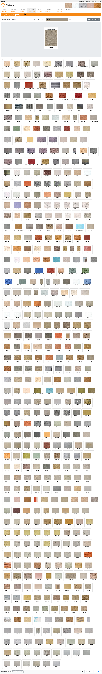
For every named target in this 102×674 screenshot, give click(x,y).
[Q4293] (47, 477)
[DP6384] (47, 303)
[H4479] (90, 106)
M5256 (89, 568)
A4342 (27, 66)
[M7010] (27, 652)
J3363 (7, 492)
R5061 (58, 306)
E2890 (47, 546)
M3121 (77, 328)
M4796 (59, 230)
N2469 (28, 241)
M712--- (78, 492)
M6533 (87, 132)
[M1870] (27, 128)
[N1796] (57, 172)
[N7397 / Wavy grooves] (67, 205)
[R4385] (16, 325)
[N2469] (28, 237)
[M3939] (97, 5)
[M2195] (26, 390)
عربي (99, 1)
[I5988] (63, 139)
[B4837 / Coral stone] (47, 325)
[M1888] (67, 532)
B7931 (8, 154)
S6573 (87, 241)
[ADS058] (54, 292)
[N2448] (38, 630)
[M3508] (17, 390)
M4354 (88, 219)
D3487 (88, 492)
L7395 (85, 208)
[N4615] (77, 379)
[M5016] (36, 259)
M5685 (37, 306)
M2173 (47, 448)
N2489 (7, 634)
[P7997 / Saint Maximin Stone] (41, 139)
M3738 (80, 77)
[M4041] (67, 456)
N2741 (27, 568)
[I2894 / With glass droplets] (27, 543)
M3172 (66, 284)
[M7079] (66, 597)
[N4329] (17, 85)
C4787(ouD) (48, 77)
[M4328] (38, 215)
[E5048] (38, 357)
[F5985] (57, 248)
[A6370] (7, 314)
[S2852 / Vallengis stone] (26, 456)
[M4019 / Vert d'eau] (36, 456)
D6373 (17, 197)
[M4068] (28, 641)
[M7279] (94, 499)
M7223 (85, 295)
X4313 (27, 481)
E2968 (47, 524)
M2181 (7, 252)
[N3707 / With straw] (54, 608)
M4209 (57, 448)
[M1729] (16, 510)
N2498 (18, 634)
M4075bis (68, 241)
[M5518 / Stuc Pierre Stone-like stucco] (66, 543)
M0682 (57, 601)
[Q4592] (57, 379)
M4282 (50, 110)
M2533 (57, 655)
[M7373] (57, 183)
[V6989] (68, 215)
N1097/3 (81, 644)
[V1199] (64, 608)
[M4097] (57, 456)
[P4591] (27, 434)
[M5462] (36, 292)
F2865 (57, 557)
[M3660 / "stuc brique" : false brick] (47, 434)
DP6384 (47, 306)
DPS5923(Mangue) (49, 99)
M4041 (67, 459)
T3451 (28, 121)
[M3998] (8, 106)
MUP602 (7, 274)
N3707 (55, 612)
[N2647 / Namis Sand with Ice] (92, 95)
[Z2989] (17, 183)
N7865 (7, 175)
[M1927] (77, 423)
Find (35, 19)
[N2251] (65, 150)
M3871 (45, 121)
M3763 (7, 143)
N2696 (57, 437)
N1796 (57, 175)
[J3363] (7, 488)
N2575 (89, 623)
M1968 (38, 252)
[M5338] (27, 215)
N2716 (17, 241)
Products (12, 10)
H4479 (90, 110)
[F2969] (58, 521)
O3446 (84, 503)
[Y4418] (46, 466)
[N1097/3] (81, 641)
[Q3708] (56, 281)
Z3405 (87, 437)
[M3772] (46, 488)
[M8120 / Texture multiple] (37, 532)
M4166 (17, 437)
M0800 (17, 612)
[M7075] (17, 663)
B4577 (67, 437)
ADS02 (78, 197)
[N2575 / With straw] (88, 619)
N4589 (37, 437)
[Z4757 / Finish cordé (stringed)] (75, 161)
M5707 (38, 568)
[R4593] (87, 379)
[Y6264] (7, 325)
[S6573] (87, 237)
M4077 (27, 492)
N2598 (7, 623)
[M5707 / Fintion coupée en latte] (37, 565)
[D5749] (28, 368)
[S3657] (26, 259)
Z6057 (77, 186)
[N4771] (78, 401)
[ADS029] (27, 314)
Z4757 (75, 164)
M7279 (94, 503)
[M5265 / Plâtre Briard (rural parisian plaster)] (87, 543)
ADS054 (7, 208)
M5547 (27, 175)
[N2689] (57, 586)
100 (13, 671)
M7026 (27, 590)
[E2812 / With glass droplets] (48, 565)
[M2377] (75, 510)
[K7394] (7, 215)
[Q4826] (8, 161)
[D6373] (16, 194)
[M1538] (85, 597)
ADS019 (48, 317)
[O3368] (37, 510)
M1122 (48, 590)
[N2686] (67, 586)
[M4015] (67, 379)
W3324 (37, 470)
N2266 (7, 383)
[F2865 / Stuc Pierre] (57, 554)
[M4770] (87, 401)
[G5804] (86, 335)
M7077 (71, 394)
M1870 (27, 132)
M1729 (17, 514)
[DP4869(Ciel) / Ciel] (80, 226)
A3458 (27, 350)
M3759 (67, 132)
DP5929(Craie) (94, 121)
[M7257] (39, 641)
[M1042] (58, 576)
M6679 (68, 492)
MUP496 (58, 350)
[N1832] (56, 259)
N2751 (71, 579)
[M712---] (77, 488)
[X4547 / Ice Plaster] (27, 401)
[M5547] (27, 172)
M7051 (78, 252)
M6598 (17, 77)
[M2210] (66, 259)
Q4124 (47, 186)
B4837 (47, 328)
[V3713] (57, 477)
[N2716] (17, 237)
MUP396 (59, 361)
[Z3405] (86, 434)
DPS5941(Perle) (58, 66)
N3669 (37, 601)
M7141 (7, 437)
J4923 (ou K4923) (38, 394)
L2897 (86, 535)
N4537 (89, 448)
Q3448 (77, 175)
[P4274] (44, 499)
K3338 (17, 492)
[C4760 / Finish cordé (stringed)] (7, 412)
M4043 (94, 66)
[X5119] (33, 281)
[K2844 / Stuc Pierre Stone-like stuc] (17, 565)
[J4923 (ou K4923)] (37, 390)
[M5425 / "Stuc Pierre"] (46, 663)
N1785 (49, 394)
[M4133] (93, 576)
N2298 (77, 481)
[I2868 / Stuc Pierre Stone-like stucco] (27, 554)
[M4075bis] (68, 237)
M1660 (67, 175)
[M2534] (16, 597)
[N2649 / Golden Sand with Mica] (27, 597)
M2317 (88, 197)
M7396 (76, 208)
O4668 (7, 426)
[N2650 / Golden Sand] (67, 194)
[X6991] (17, 172)
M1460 (17, 590)
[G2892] (37, 543)
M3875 (87, 655)
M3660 (47, 437)
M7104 (37, 99)
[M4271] (68, 401)
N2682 (38, 590)
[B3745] (37, 477)
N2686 (67, 590)
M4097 (57, 459)
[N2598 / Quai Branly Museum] (7, 619)
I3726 (87, 481)
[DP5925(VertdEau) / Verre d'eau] (22, 281)
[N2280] (89, 630)
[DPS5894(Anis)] (85, 270)
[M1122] (48, 586)
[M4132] (61, 270)
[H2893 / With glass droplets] (37, 74)
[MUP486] (83, 117)
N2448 (37, 634)
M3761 (7, 470)
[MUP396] (59, 357)
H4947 (7, 361)
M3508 (17, 394)
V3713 (57, 481)
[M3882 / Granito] (60, 641)
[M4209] (57, 445)
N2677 (6, 601)
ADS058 (54, 295)
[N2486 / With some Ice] (17, 292)
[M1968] (37, 248)
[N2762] (54, 499)
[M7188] (65, 161)
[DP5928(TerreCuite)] (29, 85)
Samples (31, 10)
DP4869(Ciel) (80, 230)
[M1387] (80, 619)
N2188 (17, 274)
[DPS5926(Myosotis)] (8, 281)
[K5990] (66, 325)
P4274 (44, 503)
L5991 (39, 110)
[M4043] (94, 63)
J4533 (17, 350)
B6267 (17, 263)
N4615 (77, 383)
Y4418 (46, 470)
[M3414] (85, 510)
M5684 (38, 241)
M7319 (48, 623)
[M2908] (58, 237)
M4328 (38, 219)
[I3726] (87, 477)
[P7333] (46, 510)
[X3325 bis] (27, 412)
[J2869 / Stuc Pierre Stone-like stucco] (17, 554)
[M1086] (87, 423)
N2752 (17, 579)
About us (48, 10)
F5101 (87, 350)
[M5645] (91, 390)
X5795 (80, 361)
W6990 (78, 219)
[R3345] (77, 237)
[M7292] (47, 456)
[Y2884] (76, 543)
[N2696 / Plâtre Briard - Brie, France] (56, 434)
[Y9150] (55, 85)
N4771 (78, 404)
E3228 (67, 415)
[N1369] (60, 390)
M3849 (37, 666)
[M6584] (7, 63)
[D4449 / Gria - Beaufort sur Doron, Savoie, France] (26, 466)
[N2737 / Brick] (88, 554)
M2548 (17, 503)
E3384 (87, 328)
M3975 (85, 263)
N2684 (68, 339)
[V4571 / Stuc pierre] (76, 434)
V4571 (76, 437)
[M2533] (56, 652)
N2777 (74, 121)
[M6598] (17, 74)
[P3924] (17, 466)
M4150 (69, 623)
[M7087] (27, 521)
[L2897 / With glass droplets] (86, 532)
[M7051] (78, 248)
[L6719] (48, 281)
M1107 (47, 415)
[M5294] (58, 565)
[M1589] (79, 303)
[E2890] (47, 543)
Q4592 (58, 383)
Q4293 (47, 481)
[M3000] (27, 194)
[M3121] (77, 325)
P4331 (86, 470)
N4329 (17, 88)
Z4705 (65, 252)
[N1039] (17, 652)
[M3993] (37, 172)
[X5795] (80, 357)
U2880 (47, 535)
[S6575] (27, 183)
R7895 (19, 110)
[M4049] (27, 270)
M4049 (27, 274)
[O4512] (69, 226)
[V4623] (57, 325)
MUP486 (83, 121)
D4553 (37, 121)
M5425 (47, 666)
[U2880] (47, 532)
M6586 (70, 110)
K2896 (7, 394)
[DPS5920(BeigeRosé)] (81, 63)
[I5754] (38, 368)
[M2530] (74, 292)
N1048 (7, 655)
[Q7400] (87, 85)
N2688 (27, 99)
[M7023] (87, 248)
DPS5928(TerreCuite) (62, 99)
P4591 (27, 437)
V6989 (68, 219)
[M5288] (69, 74)
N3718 (7, 514)
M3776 (64, 503)
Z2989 (17, 186)
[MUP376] (18, 368)
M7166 (79, 524)
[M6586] (70, 106)
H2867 (38, 557)
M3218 (36, 66)
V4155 (67, 481)
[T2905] (17, 532)
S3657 (27, 263)
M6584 (7, 66)
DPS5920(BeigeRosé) (82, 66)
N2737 (88, 557)
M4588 (80, 110)
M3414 (85, 514)
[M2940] (36, 488)
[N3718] (7, 510)
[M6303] (7, 401)
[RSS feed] (24, 14)
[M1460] (17, 586)
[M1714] (90, 226)
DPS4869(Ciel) (87, 284)
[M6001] (75, 597)
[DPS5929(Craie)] (18, 139)
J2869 (18, 557)
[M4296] (27, 445)
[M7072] (26, 510)
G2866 (47, 557)
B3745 (37, 481)
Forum (39, 10)
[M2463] (90, 357)
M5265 (87, 546)
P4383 (47, 197)
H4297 (67, 426)
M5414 (46, 634)
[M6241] (66, 466)
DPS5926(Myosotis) (9, 284)
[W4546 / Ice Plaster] (7, 292)
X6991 (17, 175)
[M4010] (7, 183)
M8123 (27, 535)
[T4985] (58, 215)
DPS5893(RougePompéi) (78, 99)
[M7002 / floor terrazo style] (47, 423)
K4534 (46, 132)
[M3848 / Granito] (67, 630)
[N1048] (7, 652)
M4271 (68, 404)
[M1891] (26, 608)
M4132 (61, 274)
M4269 (78, 448)
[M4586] (49, 226)
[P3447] (74, 499)
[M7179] (78, 586)
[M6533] (86, 128)
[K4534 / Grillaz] (46, 128)
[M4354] (87, 215)
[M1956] (17, 423)
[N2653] (8, 117)
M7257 (39, 644)
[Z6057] (77, 183)
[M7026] (27, 586)
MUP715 (76, 263)
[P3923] (38, 379)
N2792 (78, 568)
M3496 (57, 492)
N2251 (65, 154)
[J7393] (83, 150)
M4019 (37, 459)
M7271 (17, 404)
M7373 (57, 186)
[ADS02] (78, 194)
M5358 (37, 328)
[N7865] (7, 172)
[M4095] (47, 652)
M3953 (37, 655)
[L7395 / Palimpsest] (85, 205)
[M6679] (67, 488)
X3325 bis (27, 415)
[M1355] (68, 368)
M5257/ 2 (76, 415)
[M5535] (66, 117)
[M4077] (27, 488)
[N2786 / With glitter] (7, 576)
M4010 (7, 186)
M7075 (17, 666)
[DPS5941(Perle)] (58, 63)
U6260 (27, 328)
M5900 (48, 372)
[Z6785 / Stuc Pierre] (18, 117)
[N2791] (47, 63)
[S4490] (43, 150)
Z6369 (87, 175)
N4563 (28, 252)
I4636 (7, 77)
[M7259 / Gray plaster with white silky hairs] (7, 641)
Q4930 (81, 394)
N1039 (17, 655)
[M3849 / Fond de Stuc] (36, 663)
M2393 (64, 295)
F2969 (58, 524)
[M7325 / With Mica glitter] (27, 619)
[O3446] (68, 5)
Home (4, 10)
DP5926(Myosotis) (39, 274)
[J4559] (87, 183)
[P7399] (47, 205)
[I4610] (7, 259)
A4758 (58, 372)
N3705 (47, 601)
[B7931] (8, 150)
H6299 (88, 317)
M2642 (74, 612)
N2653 (8, 121)
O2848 (67, 557)
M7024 (69, 524)
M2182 (17, 644)
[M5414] (46, 630)
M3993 (37, 175)
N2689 (58, 590)
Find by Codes (6, 19)
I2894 (27, 546)
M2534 (16, 601)
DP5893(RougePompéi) (31, 164)
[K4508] (90, 74)
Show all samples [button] (93, 19)
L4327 (7, 481)
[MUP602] (7, 270)
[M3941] (57, 401)
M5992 (18, 339)
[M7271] (17, 401)
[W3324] (36, 466)
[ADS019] (48, 314)
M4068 (28, 644)
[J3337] (17, 521)
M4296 (27, 448)
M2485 (18, 623)
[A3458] (27, 346)
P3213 (37, 524)
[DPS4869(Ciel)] (87, 281)
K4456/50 (48, 219)
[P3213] (37, 521)
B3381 (17, 66)
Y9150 (55, 88)
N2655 (27, 306)
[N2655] (27, 303)
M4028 (73, 143)
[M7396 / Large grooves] (76, 205)
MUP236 (56, 164)
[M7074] (59, 619)
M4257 (7, 666)
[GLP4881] (48, 335)
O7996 (53, 143)
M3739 (47, 175)
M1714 (90, 230)
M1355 (68, 372)
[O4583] (17, 445)
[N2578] (48, 576)
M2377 (75, 514)
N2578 (48, 579)
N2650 (68, 197)
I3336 (55, 514)
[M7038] (56, 663)
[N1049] (16, 456)
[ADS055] (7, 303)
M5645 (92, 394)
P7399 (47, 208)
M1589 (79, 306)
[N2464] (29, 630)
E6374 (68, 306)
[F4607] (16, 95)
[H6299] (88, 314)
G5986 (38, 339)
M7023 (87, 252)
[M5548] (91, 641)
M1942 (28, 383)
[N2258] (56, 630)
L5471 (77, 350)
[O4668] (7, 423)
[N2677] (7, 597)
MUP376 (18, 372)
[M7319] (48, 619)
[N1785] (49, 390)
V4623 (57, 328)
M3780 (65, 514)
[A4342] (27, 63)
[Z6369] (75, 5)
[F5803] (68, 346)
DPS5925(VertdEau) (73, 274)
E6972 (7, 230)
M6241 (66, 470)
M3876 (77, 655)
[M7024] (69, 521)
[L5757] (77, 128)
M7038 (56, 666)
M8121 (57, 535)
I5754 (38, 372)
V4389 (48, 350)
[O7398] (57, 205)
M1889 (57, 197)
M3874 (88, 372)
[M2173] (47, 445)
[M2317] (88, 194)
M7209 (50, 644)
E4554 (7, 448)
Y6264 (7, 328)
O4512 (69, 230)
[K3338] (17, 488)
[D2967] (66, 85)
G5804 (87, 339)
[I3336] (55, 510)
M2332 (78, 372)
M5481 (7, 524)
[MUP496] (58, 346)
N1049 (17, 459)
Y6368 (17, 317)
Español (94, 1)
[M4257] (7, 663)
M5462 (36, 295)
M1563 (68, 568)
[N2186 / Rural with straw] (83, 576)
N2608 (47, 404)
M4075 (48, 241)
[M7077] (71, 390)
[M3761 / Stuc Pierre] (7, 466)
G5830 (55, 121)
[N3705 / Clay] (47, 597)
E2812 (48, 568)
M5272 (77, 88)
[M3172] (66, 281)
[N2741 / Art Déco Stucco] (27, 565)
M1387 (80, 623)
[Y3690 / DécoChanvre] (37, 401)
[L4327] (7, 477)
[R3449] (27, 499)
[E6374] (68, 303)
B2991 (44, 295)
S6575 (27, 186)
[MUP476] (49, 357)
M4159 (72, 252)
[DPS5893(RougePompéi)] (78, 95)
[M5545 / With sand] (26, 663)
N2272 (78, 634)
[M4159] (72, 248)
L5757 (76, 132)
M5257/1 (18, 164)
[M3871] (45, 117)
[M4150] (69, 619)
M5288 (70, 77)
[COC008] (17, 248)
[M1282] (18, 379)
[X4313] (27, 477)
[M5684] (38, 237)
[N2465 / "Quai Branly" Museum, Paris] (37, 194)
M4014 (39, 579)
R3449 (27, 503)
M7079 (66, 601)
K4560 (17, 361)
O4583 (17, 448)
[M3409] (7, 85)
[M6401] (7, 608)
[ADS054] (7, 205)
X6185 (41, 284)
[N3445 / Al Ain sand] (47, 248)
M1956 (17, 426)
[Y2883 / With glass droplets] (76, 532)
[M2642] (74, 608)
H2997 (76, 470)
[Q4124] (47, 183)
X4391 (46, 263)
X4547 (27, 404)
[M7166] (79, 521)
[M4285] (89, 303)
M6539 (84, 612)
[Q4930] (81, 390)
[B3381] (17, 63)
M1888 (67, 535)
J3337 (17, 524)
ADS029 (27, 317)
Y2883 (76, 535)
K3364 (27, 295)
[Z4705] (65, 248)
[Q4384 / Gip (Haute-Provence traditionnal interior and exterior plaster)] (7, 368)
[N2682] (38, 586)
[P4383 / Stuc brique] (47, 194)
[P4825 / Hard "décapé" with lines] (31, 150)
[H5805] (7, 346)
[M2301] (57, 423)
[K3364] (27, 292)
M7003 (51, 274)
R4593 (87, 383)
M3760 (57, 470)
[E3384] (87, 325)
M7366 (37, 623)
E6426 (83, 143)
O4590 (37, 415)
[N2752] (17, 576)
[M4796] (59, 226)
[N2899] (7, 532)
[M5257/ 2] (76, 412)
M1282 (18, 383)
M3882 (60, 644)
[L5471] (77, 346)
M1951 (45, 612)
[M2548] (90, 5)
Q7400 (87, 88)
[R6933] (29, 226)
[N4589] (37, 434)
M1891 (26, 612)
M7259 (7, 644)
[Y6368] (17, 314)
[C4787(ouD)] (48, 74)
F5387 (28, 361)
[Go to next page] (95, 671)
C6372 (27, 77)
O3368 (37, 514)
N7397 (67, 208)
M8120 (37, 535)
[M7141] (7, 434)
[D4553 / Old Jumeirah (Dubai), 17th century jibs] (37, 117)
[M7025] (71, 641)
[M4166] (17, 434)
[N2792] (78, 565)
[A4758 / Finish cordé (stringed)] (58, 368)
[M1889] (57, 194)
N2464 (29, 634)
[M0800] (16, 608)
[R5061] (58, 303)
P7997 (41, 143)
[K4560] (17, 357)
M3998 (8, 110)
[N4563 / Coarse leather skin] (27, 248)
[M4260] (87, 456)
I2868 (27, 557)
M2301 (57, 426)
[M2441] (36, 128)
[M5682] (67, 652)
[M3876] (76, 652)
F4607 (16, 99)
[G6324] (7, 194)
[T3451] (28, 117)
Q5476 (69, 361)
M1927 (77, 426)
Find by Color (41, 19)
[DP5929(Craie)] (93, 117)
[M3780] (65, 510)
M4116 (7, 590)
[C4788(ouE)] (54, 150)
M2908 (58, 241)
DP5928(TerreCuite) (29, 88)
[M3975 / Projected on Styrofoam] (85, 259)
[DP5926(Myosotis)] (39, 270)
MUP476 (49, 361)
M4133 (94, 579)
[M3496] (57, 488)
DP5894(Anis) (16, 132)
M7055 (7, 503)
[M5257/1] (18, 161)
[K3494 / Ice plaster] (17, 477)
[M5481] (7, 521)
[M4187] (77, 456)
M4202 (68, 448)
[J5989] (28, 335)
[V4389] (48, 346)
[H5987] (59, 106)
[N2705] (59, 74)
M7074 (59, 623)
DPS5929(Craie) (18, 143)
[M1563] (68, 565)
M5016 (36, 263)
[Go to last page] (99, 671)
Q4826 (8, 164)
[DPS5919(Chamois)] (42, 85)
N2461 (7, 557)
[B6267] (17, 259)
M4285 (89, 306)
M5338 (27, 219)
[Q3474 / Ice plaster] (74, 150)
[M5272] (77, 85)
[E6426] (83, 139)
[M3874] (88, 368)
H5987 (60, 110)
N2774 (7, 568)
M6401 (7, 612)
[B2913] (7, 543)
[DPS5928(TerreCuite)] (62, 95)
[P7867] (85, 161)
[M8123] (27, 532)
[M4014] (38, 576)
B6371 (76, 284)
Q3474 (74, 154)
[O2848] (67, 554)
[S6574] (36, 499)
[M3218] (36, 63)
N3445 (47, 252)
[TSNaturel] (7, 128)
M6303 (7, 404)
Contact (60, 10)
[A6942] (39, 226)
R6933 (29, 230)
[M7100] (67, 183)
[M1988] (57, 128)
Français (81, 1)
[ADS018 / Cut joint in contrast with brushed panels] (58, 314)
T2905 (17, 535)
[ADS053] (17, 303)
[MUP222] (94, 259)
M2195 (26, 394)
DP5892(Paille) (30, 143)
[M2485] (17, 619)
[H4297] (67, 423)
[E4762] (19, 150)
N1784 (88, 590)
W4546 (7, 295)
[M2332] (78, 368)
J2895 (17, 546)
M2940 (37, 492)
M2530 (74, 295)
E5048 (39, 361)
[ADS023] (93, 150)
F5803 (68, 350)
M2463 (91, 361)
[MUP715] (76, 259)
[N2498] (18, 630)
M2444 (7, 459)
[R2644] (47, 379)
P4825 (31, 154)
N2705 (59, 77)
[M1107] (47, 412)
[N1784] (88, 586)
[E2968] (47, 521)
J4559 (87, 186)
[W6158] (78, 314)
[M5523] (28, 576)
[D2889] (56, 543)
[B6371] (76, 281)
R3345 (77, 241)
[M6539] (84, 608)
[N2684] (68, 335)
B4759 (17, 415)
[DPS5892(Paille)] (45, 161)
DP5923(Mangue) (18, 230)
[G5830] (55, 117)
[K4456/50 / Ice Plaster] (48, 215)
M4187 (77, 459)
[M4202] (68, 445)
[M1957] (37, 183)
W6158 (78, 317)
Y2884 (77, 546)
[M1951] (45, 608)
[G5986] (38, 335)
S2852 (27, 459)
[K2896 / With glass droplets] (7, 390)
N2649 (27, 601)
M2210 (66, 263)
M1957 (37, 186)
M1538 (85, 601)
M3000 (27, 197)
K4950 (27, 208)
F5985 (57, 252)
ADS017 (68, 317)
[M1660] (67, 172)
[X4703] (57, 412)
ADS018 (58, 317)
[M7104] (37, 95)
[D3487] (87, 488)
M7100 (67, 186)
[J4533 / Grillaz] (17, 346)
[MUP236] (56, 161)
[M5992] (18, 335)
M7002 (48, 426)
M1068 (27, 426)
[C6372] (27, 74)
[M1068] (27, 423)
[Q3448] (77, 172)
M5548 (91, 644)
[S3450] (7, 237)
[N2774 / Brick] (7, 565)
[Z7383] (17, 215)
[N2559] (87, 412)
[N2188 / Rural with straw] (17, 270)
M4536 (29, 110)
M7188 (66, 164)
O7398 (57, 208)
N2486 (17, 295)
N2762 (54, 503)
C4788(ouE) (54, 154)
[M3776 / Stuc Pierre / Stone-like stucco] (64, 499)
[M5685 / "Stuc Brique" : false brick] (37, 303)
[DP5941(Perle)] (69, 63)
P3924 (17, 470)
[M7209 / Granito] (49, 641)
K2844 (18, 568)
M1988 (57, 132)
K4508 (91, 77)
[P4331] (86, 466)
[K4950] (27, 205)
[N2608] (47, 401)
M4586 (49, 230)
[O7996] (53, 139)
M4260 (87, 459)
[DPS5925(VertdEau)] (72, 270)
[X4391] (46, 259)
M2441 (36, 132)
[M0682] (56, 597)
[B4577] (66, 434)
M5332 (37, 448)
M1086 (87, 426)
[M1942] (28, 379)
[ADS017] (68, 314)
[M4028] (73, 139)
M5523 (28, 579)
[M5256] (88, 565)
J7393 (83, 154)
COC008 (17, 252)
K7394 (7, 219)
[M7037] (17, 205)
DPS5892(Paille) (45, 164)
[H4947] (7, 357)
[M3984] (58, 335)
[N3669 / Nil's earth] (37, 597)
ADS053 (17, 306)
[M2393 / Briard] (64, 292)
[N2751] (71, 576)
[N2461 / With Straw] (7, 554)
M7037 (17, 208)
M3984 (59, 339)
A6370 (7, 317)
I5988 (63, 143)
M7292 (47, 459)
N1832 (56, 263)
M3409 (7, 88)
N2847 (77, 557)
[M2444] (7, 456)
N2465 (37, 197)
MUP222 (94, 263)
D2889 (57, 546)
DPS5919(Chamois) (42, 88)
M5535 (66, 121)
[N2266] (83, 5)
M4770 (88, 404)
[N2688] (27, 95)
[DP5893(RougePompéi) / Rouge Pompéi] (31, 161)
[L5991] (39, 106)
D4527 (7, 99)
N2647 (92, 99)
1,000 (21, 671)
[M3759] (67, 128)
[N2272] (78, 630)
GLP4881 (48, 339)
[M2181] (7, 248)
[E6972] (7, 226)
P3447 (74, 503)
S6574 (36, 503)
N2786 (7, 579)
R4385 (17, 328)
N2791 (47, 66)
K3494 (17, 481)
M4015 (67, 383)
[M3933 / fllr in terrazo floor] (37, 423)
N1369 (60, 394)
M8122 (89, 524)
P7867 (85, 164)
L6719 (48, 284)
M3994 (38, 208)
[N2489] (7, 630)
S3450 (7, 241)
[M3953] (37, 652)
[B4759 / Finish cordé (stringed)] (17, 412)
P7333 (46, 514)
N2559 (87, 415)
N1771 (37, 350)
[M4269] (78, 445)
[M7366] (37, 619)
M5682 (67, 655)
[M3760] (56, 466)
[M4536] (29, 106)
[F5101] (87, 346)
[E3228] (67, 412)
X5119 (33, 284)
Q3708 (57, 284)
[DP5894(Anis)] (16, 128)
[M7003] (51, 270)
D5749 (28, 372)
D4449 (27, 470)
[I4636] (7, 74)
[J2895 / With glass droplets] (17, 543)
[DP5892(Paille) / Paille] (30, 139)
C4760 (7, 415)
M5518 (67, 546)
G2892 (37, 546)
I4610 (7, 263)
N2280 (89, 634)
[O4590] (37, 412)
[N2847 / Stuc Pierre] (77, 554)
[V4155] (67, 477)
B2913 (7, 546)
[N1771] (37, 346)
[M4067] (36, 608)
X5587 (76, 339)
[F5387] (28, 357)
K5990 (67, 328)
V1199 (64, 612)
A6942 (39, 230)
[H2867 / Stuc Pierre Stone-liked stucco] (37, 554)
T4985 (58, 219)
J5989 (28, 339)
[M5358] (37, 325)
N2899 (7, 535)
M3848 (67, 634)
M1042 (58, 579)
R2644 (48, 383)
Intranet (3, 1)
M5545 (27, 666)
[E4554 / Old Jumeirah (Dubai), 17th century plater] (7, 445)
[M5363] (7, 335)
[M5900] (48, 368)
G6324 (7, 197)
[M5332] (37, 445)
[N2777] (75, 117)
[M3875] (86, 652)
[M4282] (50, 106)
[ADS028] (38, 314)
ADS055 (7, 306)
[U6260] (26, 325)
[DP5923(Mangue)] (18, 226)
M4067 (36, 612)
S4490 (43, 154)
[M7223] (85, 292)
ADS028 (38, 317)
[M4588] (80, 106)
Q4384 (7, 372)
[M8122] (89, 521)
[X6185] (41, 281)
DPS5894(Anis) (85, 274)
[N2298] (77, 477)
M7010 (27, 655)
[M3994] (37, 205)
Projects (23, 10)
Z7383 (17, 219)
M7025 (71, 644)
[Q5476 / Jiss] (69, 357)
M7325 (27, 623)
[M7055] (7, 499)
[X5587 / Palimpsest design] (76, 335)
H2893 (37, 77)
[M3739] (47, 172)
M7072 (27, 514)
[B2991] (44, 292)
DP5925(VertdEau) (22, 284)
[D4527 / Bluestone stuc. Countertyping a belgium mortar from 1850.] (7, 95)
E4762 (19, 154)
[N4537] (89, 445)
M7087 (27, 524)
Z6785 (18, 121)
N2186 (83, 579)
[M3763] (7, 139)
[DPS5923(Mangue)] (49, 95)
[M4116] (7, 586)
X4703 (57, 415)
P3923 (38, 383)
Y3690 (37, 404)
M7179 (78, 590)
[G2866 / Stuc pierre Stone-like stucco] (47, 554)
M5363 (7, 339)
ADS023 (94, 154)
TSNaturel (6, 132)
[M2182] (17, 641)
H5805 (7, 350)
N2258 (57, 634)
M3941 (57, 404)
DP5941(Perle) (69, 66)
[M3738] (80, 74)
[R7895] (19, 106)
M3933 (38, 426)
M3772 (47, 492)
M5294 (58, 568)
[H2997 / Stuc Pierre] (76, 466)
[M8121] (57, 532)
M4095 (47, 655)
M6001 (76, 601)
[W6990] (77, 215)
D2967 (66, 88)
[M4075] (48, 237)
